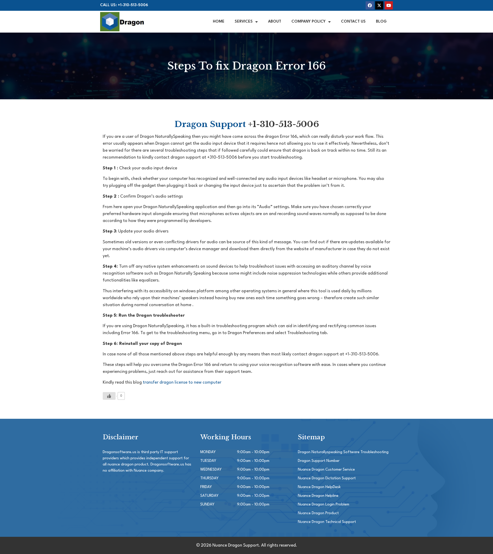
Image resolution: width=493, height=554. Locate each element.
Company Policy (308, 22)
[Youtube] (389, 5)
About (274, 22)
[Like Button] (109, 396)
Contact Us (353, 22)
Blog (381, 22)
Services (244, 22)
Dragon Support (210, 124)
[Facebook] (370, 5)
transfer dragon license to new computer (182, 382)
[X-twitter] (379, 5)
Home (218, 22)
